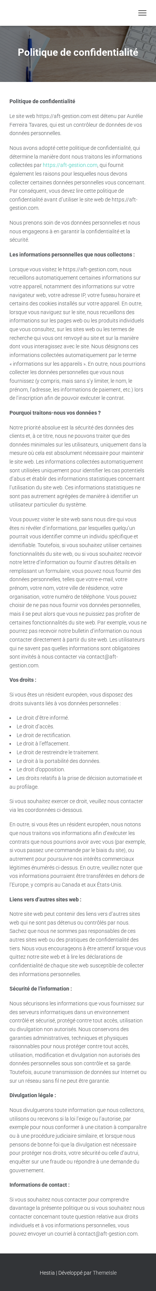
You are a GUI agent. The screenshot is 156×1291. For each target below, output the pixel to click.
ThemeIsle (105, 1273)
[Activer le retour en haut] (141, 1275)
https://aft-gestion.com (70, 165)
